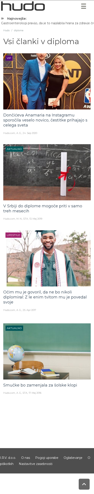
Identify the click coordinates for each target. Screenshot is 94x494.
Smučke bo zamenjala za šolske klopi (40, 385)
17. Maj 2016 (35, 392)
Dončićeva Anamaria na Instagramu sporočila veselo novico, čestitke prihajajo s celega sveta (45, 120)
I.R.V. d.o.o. (8, 458)
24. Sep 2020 (30, 133)
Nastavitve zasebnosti (35, 464)
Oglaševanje (73, 458)
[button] (83, 6)
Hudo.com (9, 133)
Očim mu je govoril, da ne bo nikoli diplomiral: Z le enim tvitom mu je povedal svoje (45, 297)
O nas (25, 458)
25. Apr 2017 (29, 310)
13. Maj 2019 (35, 218)
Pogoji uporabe (46, 458)
